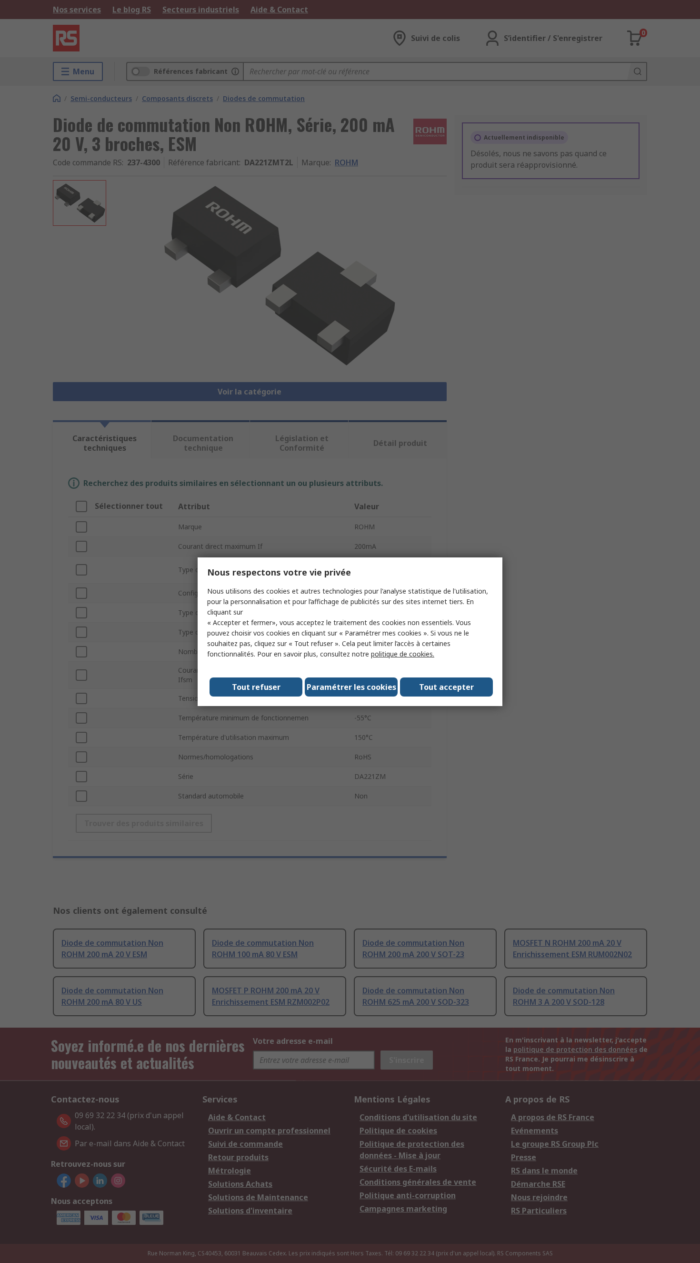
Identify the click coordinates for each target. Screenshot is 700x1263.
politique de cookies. (402, 653)
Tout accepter (446, 687)
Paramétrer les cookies (351, 687)
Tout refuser (256, 687)
